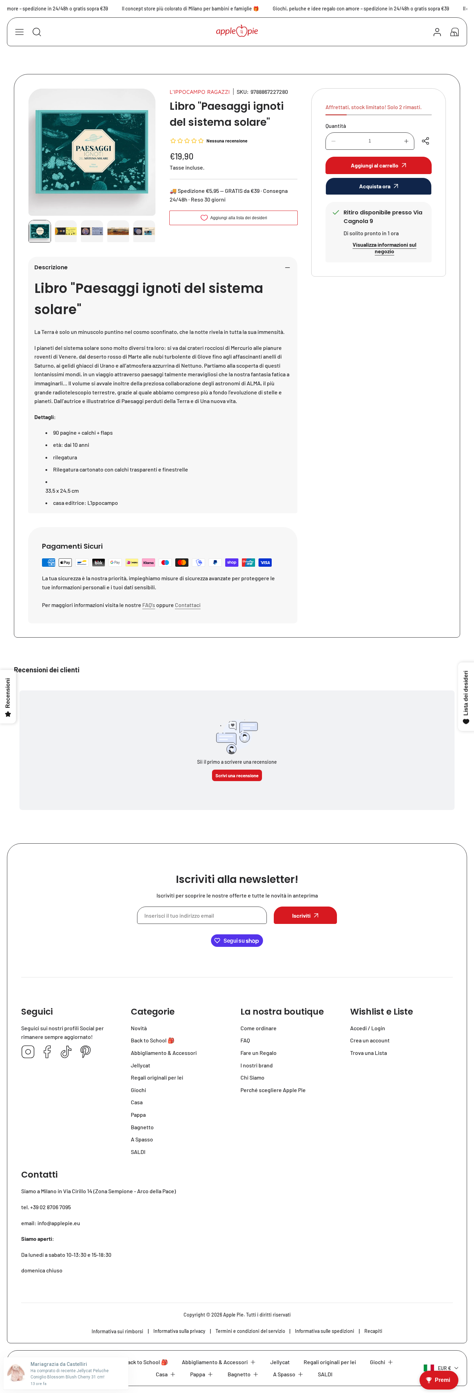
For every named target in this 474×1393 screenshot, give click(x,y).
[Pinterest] (85, 1052)
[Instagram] (28, 1052)
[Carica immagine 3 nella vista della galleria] (92, 231)
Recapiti (373, 1331)
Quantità (335, 125)
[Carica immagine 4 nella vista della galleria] (118, 231)
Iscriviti (301, 915)
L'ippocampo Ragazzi (200, 92)
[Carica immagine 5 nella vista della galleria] (144, 231)
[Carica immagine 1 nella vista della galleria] (39, 231)
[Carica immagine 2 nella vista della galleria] (65, 231)
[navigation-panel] (19, 32)
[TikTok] (66, 1052)
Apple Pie (233, 1315)
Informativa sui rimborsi (117, 1331)
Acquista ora (374, 186)
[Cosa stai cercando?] (37, 32)
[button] (454, 32)
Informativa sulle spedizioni (324, 1331)
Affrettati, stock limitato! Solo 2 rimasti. (373, 107)
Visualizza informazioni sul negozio (384, 247)
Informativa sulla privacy (179, 1331)
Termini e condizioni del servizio (250, 1331)
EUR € (444, 1368)
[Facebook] (47, 1052)
